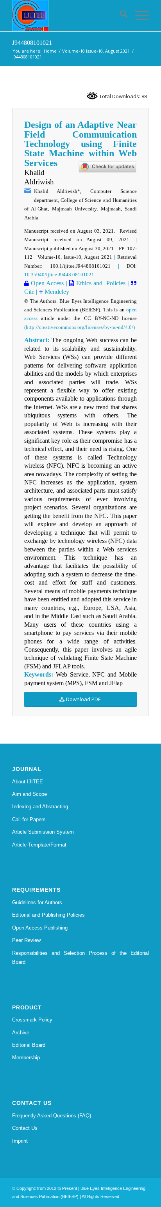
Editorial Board (28, 1045)
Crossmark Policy (32, 1020)
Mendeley (56, 291)
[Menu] (138, 15)
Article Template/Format (39, 845)
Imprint (20, 1141)
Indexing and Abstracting (40, 806)
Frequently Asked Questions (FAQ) (51, 1116)
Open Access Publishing (40, 928)
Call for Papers (29, 819)
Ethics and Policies (99, 283)
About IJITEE (27, 782)
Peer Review (26, 940)
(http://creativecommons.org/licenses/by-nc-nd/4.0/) (79, 327)
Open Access (46, 283)
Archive (20, 1033)
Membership (26, 1057)
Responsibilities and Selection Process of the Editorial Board (80, 957)
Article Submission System (43, 832)
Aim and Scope (29, 794)
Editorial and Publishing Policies (48, 915)
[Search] (119, 15)
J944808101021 (32, 42)
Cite (29, 291)
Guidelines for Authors (37, 902)
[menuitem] (119, 15)
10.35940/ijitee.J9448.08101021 (59, 274)
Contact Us (25, 1128)
